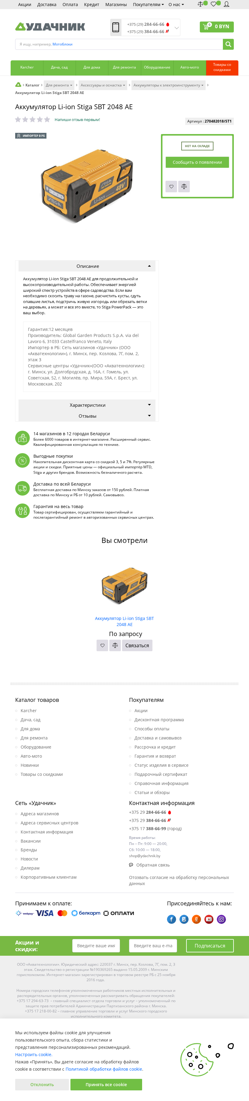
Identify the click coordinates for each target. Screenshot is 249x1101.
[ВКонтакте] (184, 919)
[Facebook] (171, 919)
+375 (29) (145, 24)
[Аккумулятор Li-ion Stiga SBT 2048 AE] (124, 583)
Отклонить (42, 1084)
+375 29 (147, 812)
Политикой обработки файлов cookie (104, 1069)
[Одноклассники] (196, 919)
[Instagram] (221, 919)
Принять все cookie (106, 1084)
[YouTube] (208, 919)
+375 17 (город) (155, 828)
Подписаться (210, 945)
